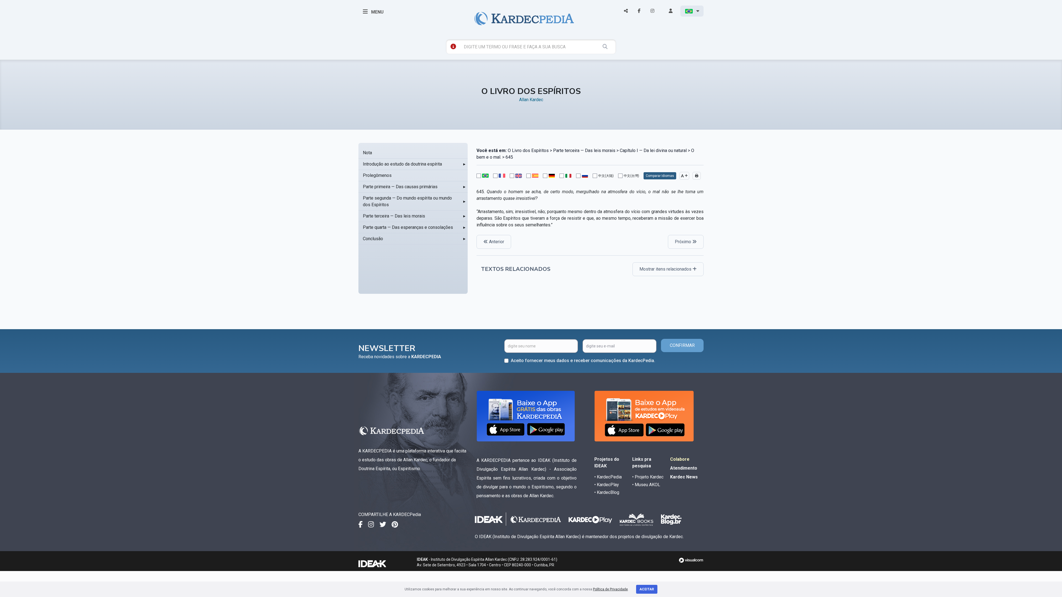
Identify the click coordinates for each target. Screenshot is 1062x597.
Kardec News (684, 477)
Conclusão (373, 238)
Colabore (679, 459)
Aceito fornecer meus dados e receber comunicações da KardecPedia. (583, 360)
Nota (367, 152)
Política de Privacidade (610, 589)
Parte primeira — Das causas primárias (400, 186)
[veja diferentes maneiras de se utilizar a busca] (453, 46)
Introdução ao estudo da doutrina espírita (402, 164)
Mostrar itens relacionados (666, 269)
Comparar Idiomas (660, 176)
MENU (377, 12)
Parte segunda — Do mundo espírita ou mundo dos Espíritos (407, 201)
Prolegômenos (377, 175)
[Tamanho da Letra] (684, 176)
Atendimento (683, 468)
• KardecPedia (608, 477)
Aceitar (646, 589)
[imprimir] (697, 176)
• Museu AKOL (646, 484)
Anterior (496, 241)
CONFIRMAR (682, 345)
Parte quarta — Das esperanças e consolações (408, 227)
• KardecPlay (606, 484)
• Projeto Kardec (647, 477)
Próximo (683, 241)
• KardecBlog (606, 492)
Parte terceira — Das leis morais (394, 216)
